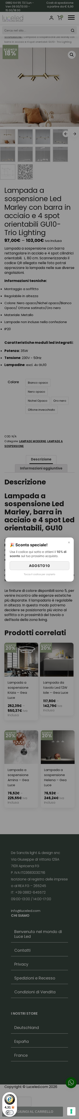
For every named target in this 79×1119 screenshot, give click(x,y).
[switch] (10, 1112)
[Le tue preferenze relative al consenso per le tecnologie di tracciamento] (71, 1111)
